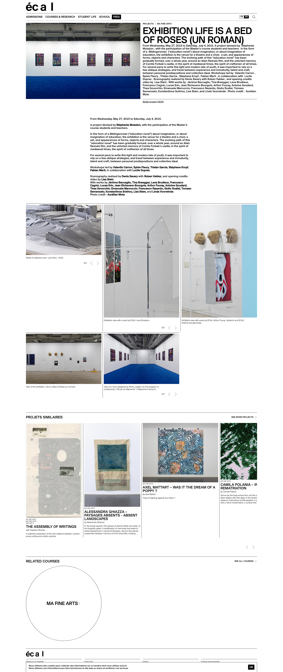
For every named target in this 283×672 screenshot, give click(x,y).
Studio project (150, 102)
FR (242, 17)
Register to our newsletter (35, 662)
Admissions (34, 16)
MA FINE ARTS (164, 24)
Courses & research (60, 16)
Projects (148, 24)
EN (246, 17)
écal (34, 654)
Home (39, 7)
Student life (87, 16)
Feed (116, 16)
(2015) (160, 102)
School (104, 16)
